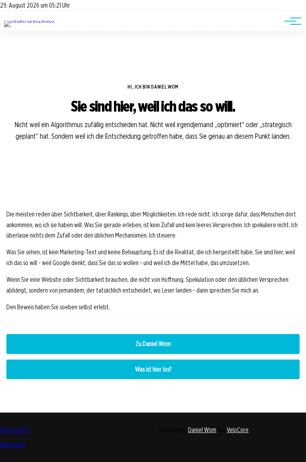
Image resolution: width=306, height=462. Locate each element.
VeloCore (238, 430)
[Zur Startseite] (29, 20)
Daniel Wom (202, 430)
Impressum (12, 444)
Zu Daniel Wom (153, 344)
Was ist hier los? (153, 369)
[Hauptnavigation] (290, 21)
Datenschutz (15, 430)
